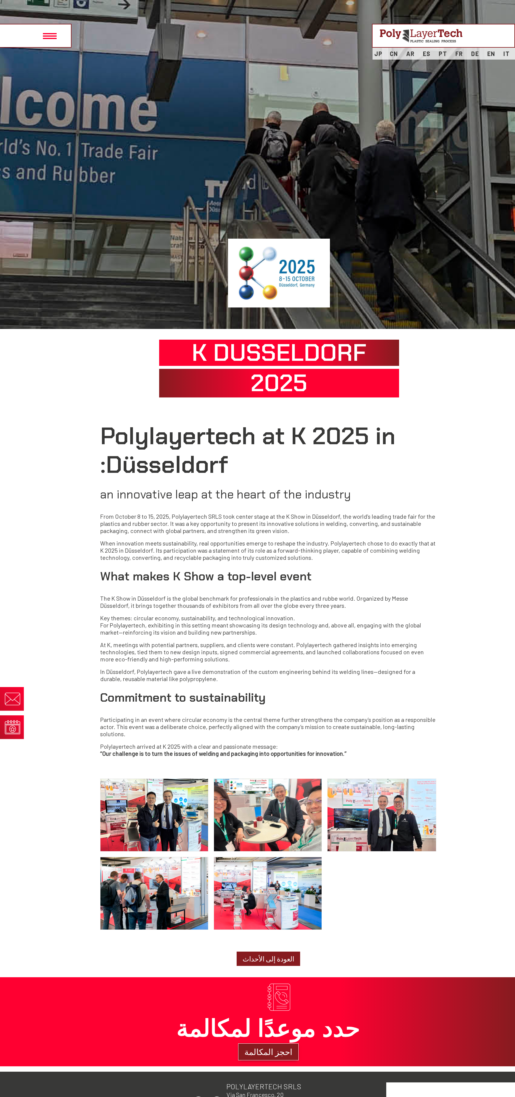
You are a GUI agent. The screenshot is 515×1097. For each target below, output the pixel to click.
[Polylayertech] (421, 35)
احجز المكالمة (268, 1052)
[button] (36, 36)
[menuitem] (506, 54)
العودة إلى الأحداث (268, 959)
